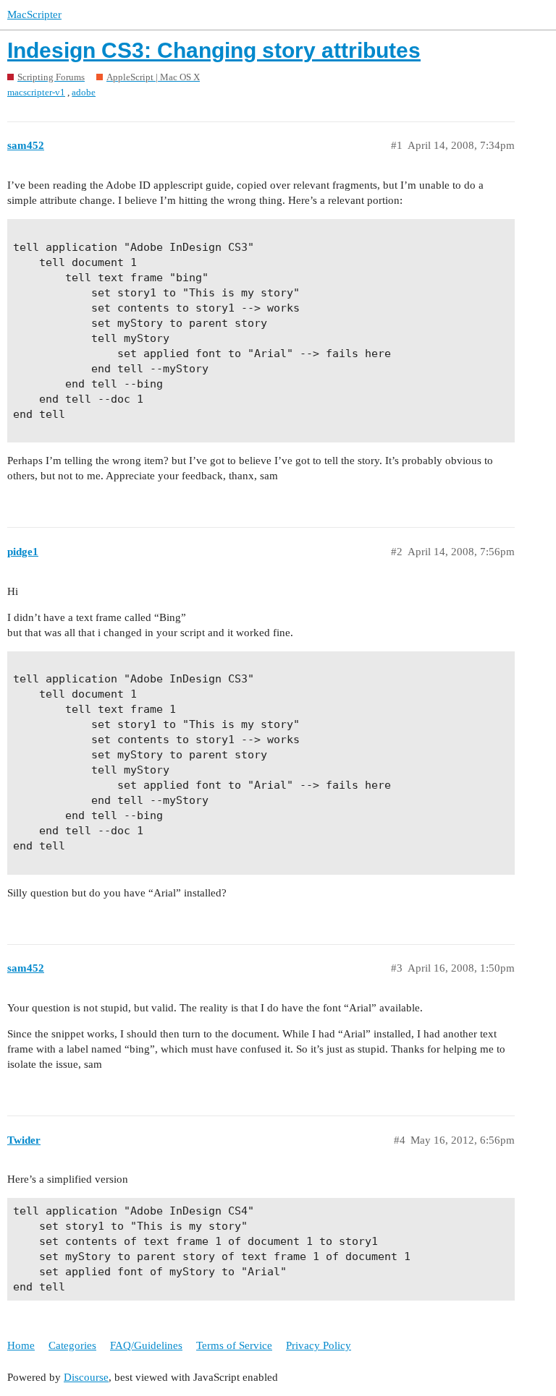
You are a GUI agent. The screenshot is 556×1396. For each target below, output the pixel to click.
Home (21, 1345)
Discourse (86, 1377)
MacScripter (34, 14)
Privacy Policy (318, 1345)
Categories (72, 1345)
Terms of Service (234, 1345)
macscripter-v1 (36, 92)
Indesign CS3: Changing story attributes (214, 50)
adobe (84, 92)
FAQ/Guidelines (146, 1345)
